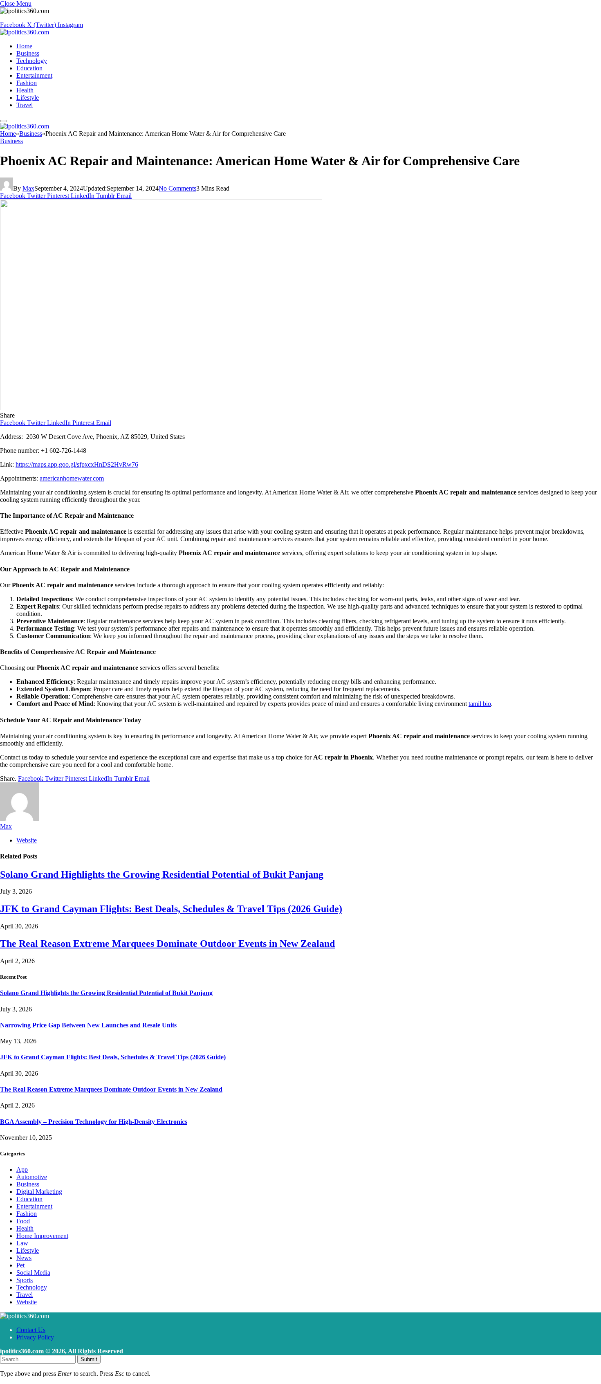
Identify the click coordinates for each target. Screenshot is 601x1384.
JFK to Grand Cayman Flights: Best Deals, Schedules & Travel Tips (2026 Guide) (171, 908)
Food (23, 1221)
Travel (24, 104)
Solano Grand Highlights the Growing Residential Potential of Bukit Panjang (161, 874)
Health (25, 90)
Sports (24, 1279)
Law (22, 1243)
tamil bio (480, 703)
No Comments (177, 188)
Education (29, 68)
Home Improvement (42, 1235)
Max (28, 188)
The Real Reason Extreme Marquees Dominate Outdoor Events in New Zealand (167, 943)
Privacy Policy (35, 1337)
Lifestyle (27, 97)
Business (27, 53)
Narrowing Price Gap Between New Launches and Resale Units (88, 1025)
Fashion (26, 82)
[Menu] (3, 121)
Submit (89, 1359)
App (22, 1169)
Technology (31, 60)
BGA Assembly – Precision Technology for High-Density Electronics (93, 1121)
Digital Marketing (39, 1191)
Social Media (33, 1272)
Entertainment (34, 75)
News (23, 1257)
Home (24, 46)
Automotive (31, 1176)
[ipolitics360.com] (24, 32)
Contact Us (30, 1329)
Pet (20, 1265)
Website (26, 1302)
